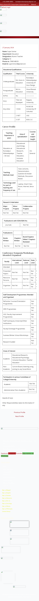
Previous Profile (19, 412)
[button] (38, 37)
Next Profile (19, 416)
